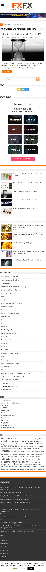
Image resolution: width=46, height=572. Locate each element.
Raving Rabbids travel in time (10, 363)
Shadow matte (31, 468)
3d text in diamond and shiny (30, 439)
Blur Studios (5, 413)
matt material (36, 456)
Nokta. (3, 356)
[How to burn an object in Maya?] (6, 245)
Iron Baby (4, 326)
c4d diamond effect (17, 441)
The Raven (4, 383)
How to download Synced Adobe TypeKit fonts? (27, 182)
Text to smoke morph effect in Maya (24, 208)
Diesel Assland (5, 310)
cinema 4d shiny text (14, 451)
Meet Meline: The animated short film (12, 340)
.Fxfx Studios (5, 405)
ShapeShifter (5, 366)
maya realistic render (19, 459)
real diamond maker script (34, 464)
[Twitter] (23, 89)
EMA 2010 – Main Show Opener (10, 313)
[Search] (37, 79)
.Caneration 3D (5, 400)
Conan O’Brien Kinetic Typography (11, 303)
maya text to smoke (21, 462)
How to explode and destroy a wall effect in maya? (28, 234)
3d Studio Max (15, 438)
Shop (2, 370)
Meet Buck (4, 336)
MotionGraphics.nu (7, 425)
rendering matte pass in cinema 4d (10, 466)
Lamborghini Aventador (8, 333)
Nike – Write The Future (8, 350)
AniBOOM (4, 408)
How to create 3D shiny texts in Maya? (24, 200)
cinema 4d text (25, 451)
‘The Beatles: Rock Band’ (8, 283)
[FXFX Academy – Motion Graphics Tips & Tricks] (23, 6)
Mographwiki (5, 423)
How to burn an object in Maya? (22, 243)
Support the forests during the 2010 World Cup (15, 373)
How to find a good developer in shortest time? (14, 499)
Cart (2, 296)
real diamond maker (21, 464)
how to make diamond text (10, 456)
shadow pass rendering (12, 469)
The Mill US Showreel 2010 (9, 380)
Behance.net (5, 410)
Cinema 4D (7, 37)
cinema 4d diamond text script (26, 446)
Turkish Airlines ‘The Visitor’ (9, 386)
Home (3, 320)
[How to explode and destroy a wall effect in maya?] (6, 236)
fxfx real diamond (25, 454)
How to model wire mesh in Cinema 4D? (21, 34)
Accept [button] (31, 568)
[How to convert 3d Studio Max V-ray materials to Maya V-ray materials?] (6, 228)
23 (15, 229)
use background (39, 469)
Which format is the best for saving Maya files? (27, 260)
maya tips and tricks (36, 462)
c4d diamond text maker (11, 444)
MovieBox (4, 343)
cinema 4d (28, 443)
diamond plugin (8, 454)
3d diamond (4, 439)
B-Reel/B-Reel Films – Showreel (10, 290)
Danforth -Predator (7, 306)
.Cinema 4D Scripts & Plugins (10, 403)
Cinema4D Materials (7, 415)
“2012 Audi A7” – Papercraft (9, 277)
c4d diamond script (27, 441)
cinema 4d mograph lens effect (13, 448)
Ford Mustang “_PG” (7, 316)
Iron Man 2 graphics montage (10, 330)
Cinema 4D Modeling (27, 37)
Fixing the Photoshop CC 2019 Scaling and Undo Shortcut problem (20, 496)
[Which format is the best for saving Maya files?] (6, 262)
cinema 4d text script (34, 451)
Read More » (7, 71)
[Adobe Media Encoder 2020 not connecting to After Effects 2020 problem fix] (6, 254)
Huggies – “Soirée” (7, 323)
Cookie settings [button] (19, 568)
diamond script (17, 454)
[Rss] (19, 89)
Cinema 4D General (15, 37)
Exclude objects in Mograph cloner (14, 24)
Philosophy (4, 360)
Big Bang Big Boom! (7, 293)
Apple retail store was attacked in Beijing (13, 287)
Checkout (4, 300)
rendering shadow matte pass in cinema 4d (32, 466)
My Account (4, 346)
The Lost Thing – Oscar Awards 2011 (12, 376)
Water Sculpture (6, 390)
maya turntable (8, 464)
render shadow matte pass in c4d (10, 468)
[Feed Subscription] (45, 29)
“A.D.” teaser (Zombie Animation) (11, 280)
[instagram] (27, 89)
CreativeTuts (5, 418)
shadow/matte (23, 468)
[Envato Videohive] (23, 15)
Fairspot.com (5, 420)
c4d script (21, 444)
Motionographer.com (8, 427)
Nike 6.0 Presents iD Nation (9, 353)
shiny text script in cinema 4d (27, 469)
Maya (5, 459)
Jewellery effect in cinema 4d (25, 456)
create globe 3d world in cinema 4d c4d (21, 453)
